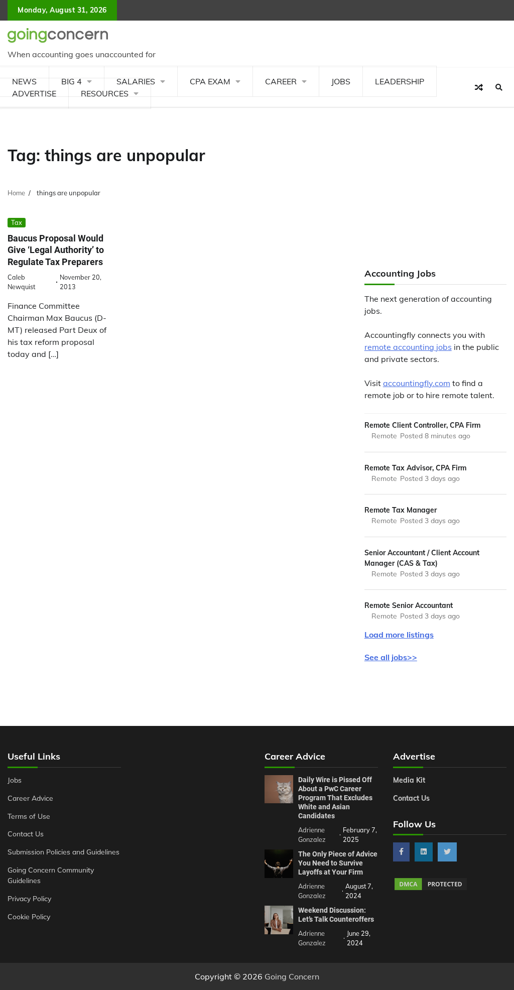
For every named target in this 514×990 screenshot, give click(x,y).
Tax (16, 222)
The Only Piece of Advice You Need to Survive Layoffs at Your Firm (337, 863)
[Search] (498, 87)
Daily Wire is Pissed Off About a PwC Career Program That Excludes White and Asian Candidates (335, 798)
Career (281, 81)
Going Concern (292, 976)
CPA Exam (210, 81)
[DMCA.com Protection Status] (430, 889)
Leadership (399, 81)
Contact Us (26, 833)
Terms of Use (29, 816)
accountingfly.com (416, 383)
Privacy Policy (29, 898)
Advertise (34, 93)
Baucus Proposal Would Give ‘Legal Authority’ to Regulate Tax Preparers (56, 250)
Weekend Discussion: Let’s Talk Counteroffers (336, 914)
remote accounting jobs (408, 347)
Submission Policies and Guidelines (63, 851)
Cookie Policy (29, 916)
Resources (104, 93)
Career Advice (30, 798)
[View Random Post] (478, 87)
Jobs (340, 81)
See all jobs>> (390, 657)
